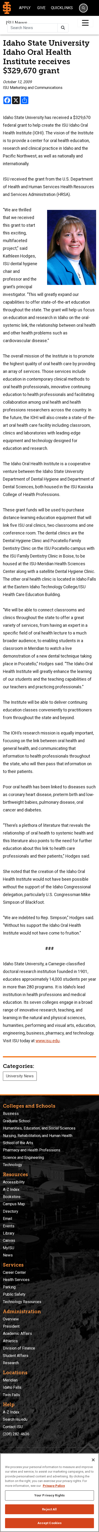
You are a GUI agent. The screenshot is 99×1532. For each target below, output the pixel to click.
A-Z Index (11, 1189)
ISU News (16, 23)
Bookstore (11, 1196)
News (8, 1255)
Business (11, 1113)
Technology (12, 1164)
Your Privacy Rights (49, 1495)
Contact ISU (13, 1427)
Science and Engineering (23, 1157)
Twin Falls (11, 1395)
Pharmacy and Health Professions (31, 1150)
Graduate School (16, 1121)
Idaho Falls (12, 1387)
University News (20, 1076)
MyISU (8, 1248)
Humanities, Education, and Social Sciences (39, 1128)
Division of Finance (19, 1348)
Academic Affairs (17, 1333)
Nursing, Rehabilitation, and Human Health (37, 1135)
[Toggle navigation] (85, 23)
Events (8, 1226)
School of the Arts (18, 1143)
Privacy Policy (54, 1486)
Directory (10, 1211)
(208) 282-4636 (16, 1434)
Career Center (14, 1272)
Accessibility (14, 1182)
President (11, 1326)
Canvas (9, 1240)
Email (7, 1218)
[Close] (93, 1460)
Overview (11, 1319)
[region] (49, 1492)
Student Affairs (15, 1355)
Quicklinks (62, 8)
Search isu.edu (15, 1419)
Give (41, 8)
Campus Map (14, 1204)
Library (8, 1233)
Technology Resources (22, 1302)
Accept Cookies (49, 1523)
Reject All (49, 1509)
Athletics (10, 1341)
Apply (25, 8)
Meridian (10, 1380)
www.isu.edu (48, 1040)
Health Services (16, 1279)
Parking (9, 1287)
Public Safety (14, 1294)
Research (11, 1363)
